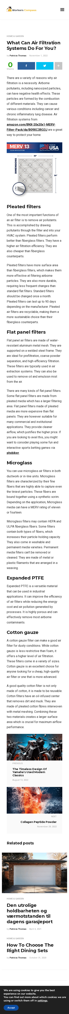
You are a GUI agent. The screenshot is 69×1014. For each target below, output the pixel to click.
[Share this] (26, 66)
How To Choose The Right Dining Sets (30, 947)
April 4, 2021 (35, 929)
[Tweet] (45, 66)
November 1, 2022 (38, 55)
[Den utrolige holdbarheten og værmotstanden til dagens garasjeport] (34, 873)
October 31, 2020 (37, 958)
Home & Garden (15, 36)
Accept (11, 1007)
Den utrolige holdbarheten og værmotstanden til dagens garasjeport (30, 913)
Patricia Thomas (18, 55)
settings (42, 1000)
